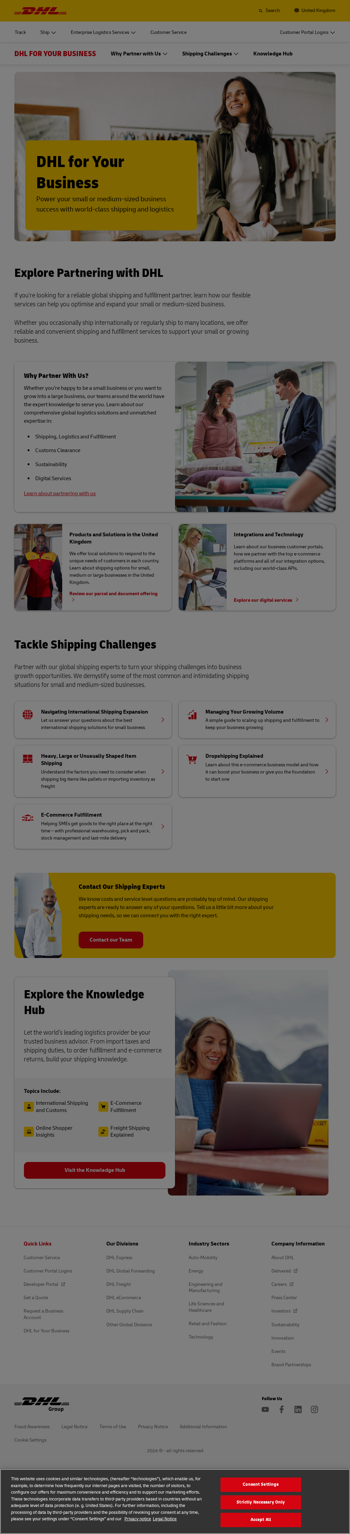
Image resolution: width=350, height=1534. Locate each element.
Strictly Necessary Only (261, 1502)
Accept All (261, 1519)
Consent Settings (261, 1484)
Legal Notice (165, 1519)
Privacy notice (137, 1519)
